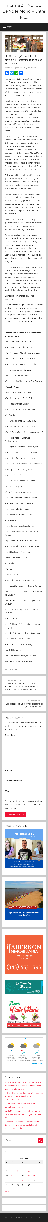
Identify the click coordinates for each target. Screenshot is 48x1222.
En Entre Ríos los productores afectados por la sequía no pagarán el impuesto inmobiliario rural (24, 1096)
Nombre (9, 770)
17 (29, 1175)
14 (12, 1175)
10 (29, 1171)
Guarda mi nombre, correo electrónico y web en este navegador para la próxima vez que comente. (23, 804)
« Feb (7, 1191)
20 (7, 1180)
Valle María (12, 670)
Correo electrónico (14, 780)
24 (29, 1180)
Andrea (34, 68)
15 (18, 1175)
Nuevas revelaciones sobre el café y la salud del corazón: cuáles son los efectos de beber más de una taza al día (24, 1085)
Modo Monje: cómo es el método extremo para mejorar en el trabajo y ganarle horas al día (24, 1114)
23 (23, 1180)
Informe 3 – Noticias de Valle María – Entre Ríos (24, 11)
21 (12, 1180)
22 (18, 1180)
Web (7, 791)
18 (34, 1175)
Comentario (10, 735)
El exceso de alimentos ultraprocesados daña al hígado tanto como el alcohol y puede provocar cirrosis (22, 1125)
